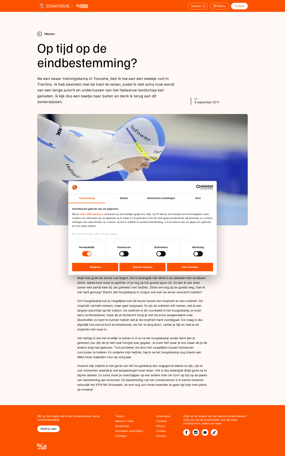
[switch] (124, 253)
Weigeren (95, 267)
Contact (161, 436)
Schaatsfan (122, 426)
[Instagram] (195, 432)
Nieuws (50, 34)
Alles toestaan (190, 267)
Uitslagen (121, 436)
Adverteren (163, 416)
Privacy (160, 426)
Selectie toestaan (142, 267)
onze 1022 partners (91, 214)
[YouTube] (205, 432)
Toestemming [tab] (87, 198)
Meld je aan (48, 428)
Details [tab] (124, 198)
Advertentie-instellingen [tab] (161, 198)
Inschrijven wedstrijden (129, 431)
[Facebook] (186, 432)
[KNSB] (142, 446)
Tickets (239, 6)
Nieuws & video (124, 421)
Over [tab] (198, 198)
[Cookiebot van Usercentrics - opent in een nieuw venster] (198, 187)
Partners (161, 421)
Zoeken (196, 6)
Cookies (161, 431)
